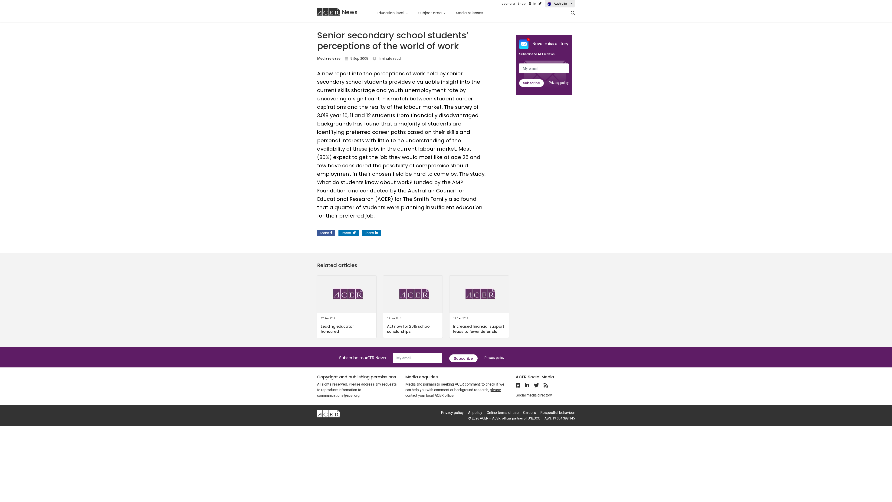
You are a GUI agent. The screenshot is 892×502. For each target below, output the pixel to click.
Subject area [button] (430, 13)
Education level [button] (391, 13)
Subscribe (531, 83)
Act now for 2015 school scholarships (408, 329)
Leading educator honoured (337, 329)
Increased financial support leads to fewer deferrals (478, 329)
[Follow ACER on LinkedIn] (535, 3)
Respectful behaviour (557, 412)
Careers (529, 412)
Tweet (346, 233)
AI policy (475, 412)
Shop (522, 3)
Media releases (472, 13)
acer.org (508, 3)
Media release (329, 58)
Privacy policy (559, 83)
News (349, 12)
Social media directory (534, 395)
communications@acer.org (338, 395)
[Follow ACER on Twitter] (539, 3)
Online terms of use (503, 412)
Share (324, 233)
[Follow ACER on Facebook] (530, 3)
